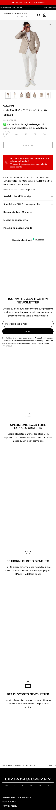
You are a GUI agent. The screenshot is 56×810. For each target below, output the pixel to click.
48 (16, 134)
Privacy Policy (40, 338)
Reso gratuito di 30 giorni (17, 212)
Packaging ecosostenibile (17, 228)
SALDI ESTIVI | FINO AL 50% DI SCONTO (28, 2)
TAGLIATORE (8, 106)
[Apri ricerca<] (38, 15)
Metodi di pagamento (15, 220)
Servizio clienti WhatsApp (17, 196)
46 (7, 134)
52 (35, 134)
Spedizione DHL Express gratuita (21, 204)
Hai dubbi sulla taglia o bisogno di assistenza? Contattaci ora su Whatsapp (25, 126)
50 (26, 134)
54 (44, 134)
